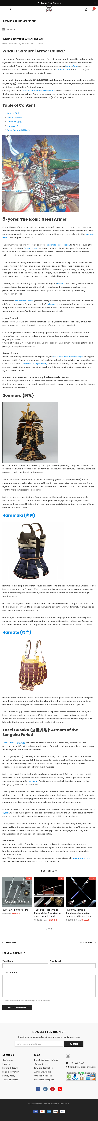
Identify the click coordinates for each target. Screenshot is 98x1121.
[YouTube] (60, 1089)
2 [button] (49, 928)
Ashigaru (33, 781)
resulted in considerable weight (68, 356)
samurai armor (63, 69)
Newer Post (87, 942)
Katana (68, 66)
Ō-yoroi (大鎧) (13, 113)
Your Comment (10, 972)
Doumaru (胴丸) (14, 117)
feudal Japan (30, 248)
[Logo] (49, 9)
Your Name (7, 961)
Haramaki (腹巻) (14, 121)
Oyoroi (5, 812)
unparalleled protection (58, 244)
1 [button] (46, 928)
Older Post (11, 942)
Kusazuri (61, 283)
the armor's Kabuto (24, 300)
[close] (94, 3)
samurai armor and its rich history (38, 90)
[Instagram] (45, 1089)
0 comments (37, 43)
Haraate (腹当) (14, 126)
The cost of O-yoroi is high (35, 363)
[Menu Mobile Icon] (3, 9)
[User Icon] (86, 9)
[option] (17, 897)
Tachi (75, 66)
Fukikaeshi (50, 304)
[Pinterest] (52, 1089)
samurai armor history (81, 858)
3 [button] (51, 928)
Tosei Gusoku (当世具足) (18, 130)
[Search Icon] (11, 9)
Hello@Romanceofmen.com (83, 1066)
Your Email (55, 961)
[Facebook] (38, 1089)
